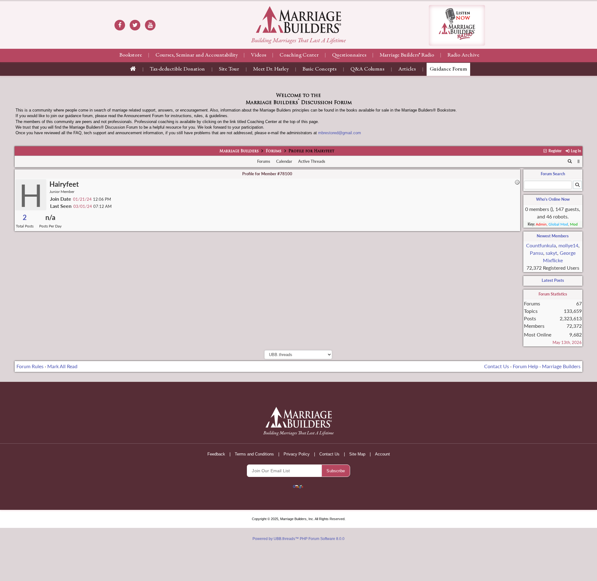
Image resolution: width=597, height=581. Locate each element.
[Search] (569, 161)
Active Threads (311, 161)
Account (382, 454)
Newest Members (553, 235)
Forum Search (553, 173)
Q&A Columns (367, 69)
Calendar (284, 161)
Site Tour (229, 69)
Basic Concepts (319, 69)
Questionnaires (349, 55)
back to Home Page (298, 19)
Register (555, 151)
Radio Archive (463, 55)
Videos (258, 55)
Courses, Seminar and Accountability (196, 55)
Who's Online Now (553, 199)
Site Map (357, 454)
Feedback (216, 454)
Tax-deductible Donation (177, 69)
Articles (407, 69)
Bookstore (130, 55)
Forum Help (525, 366)
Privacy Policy (297, 454)
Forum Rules (30, 366)
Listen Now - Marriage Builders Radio (457, 25)
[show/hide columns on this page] (578, 161)
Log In (575, 151)
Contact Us (496, 366)
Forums (273, 151)
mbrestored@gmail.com (339, 132)
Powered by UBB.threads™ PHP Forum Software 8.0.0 (298, 539)
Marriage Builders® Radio (407, 55)
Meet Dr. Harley (271, 69)
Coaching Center (299, 55)
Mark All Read (62, 366)
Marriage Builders (239, 151)
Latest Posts (553, 280)
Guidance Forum (448, 69)
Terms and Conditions (254, 454)
